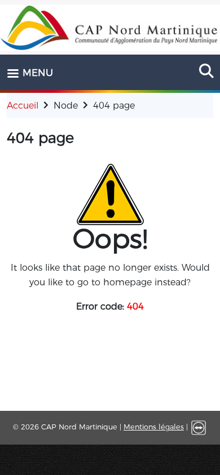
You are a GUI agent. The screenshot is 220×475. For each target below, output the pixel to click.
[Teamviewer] (198, 427)
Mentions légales (154, 427)
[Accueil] (110, 28)
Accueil (22, 105)
